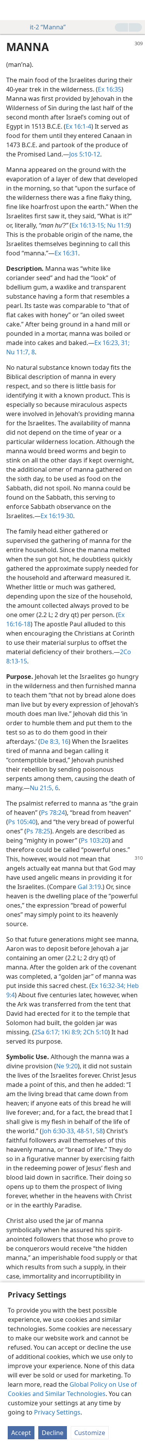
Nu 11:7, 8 (20, 352)
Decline (52, 1432)
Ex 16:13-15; (89, 225)
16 (64, 741)
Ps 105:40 (22, 822)
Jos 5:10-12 (84, 154)
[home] (12, 10)
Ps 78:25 (38, 831)
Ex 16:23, (106, 342)
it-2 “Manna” (48, 27)
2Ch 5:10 (95, 1032)
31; (124, 342)
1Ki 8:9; (71, 1032)
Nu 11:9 (117, 225)
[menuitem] (12, 10)
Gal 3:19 (89, 886)
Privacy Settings (57, 1412)
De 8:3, (50, 741)
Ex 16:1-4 (78, 126)
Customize (89, 1432)
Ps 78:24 (53, 812)
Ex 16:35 (109, 89)
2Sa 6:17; (47, 1032)
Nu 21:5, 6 (44, 788)
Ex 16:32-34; (108, 985)
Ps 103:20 (94, 840)
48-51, (84, 1131)
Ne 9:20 (67, 1066)
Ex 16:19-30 (57, 516)
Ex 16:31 (66, 253)
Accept (21, 1432)
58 (98, 1131)
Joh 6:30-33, (58, 1131)
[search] (135, 10)
